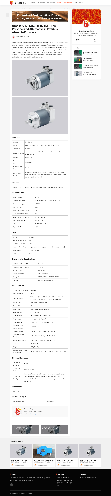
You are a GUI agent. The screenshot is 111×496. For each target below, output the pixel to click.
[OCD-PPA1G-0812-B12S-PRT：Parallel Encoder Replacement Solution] (90, 451)
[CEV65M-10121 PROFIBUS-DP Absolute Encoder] (86, 73)
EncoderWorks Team (22, 36)
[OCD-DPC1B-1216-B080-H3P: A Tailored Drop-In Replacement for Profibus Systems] (21, 451)
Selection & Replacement (64, 2)
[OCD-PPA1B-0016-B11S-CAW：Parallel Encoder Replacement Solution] (67, 451)
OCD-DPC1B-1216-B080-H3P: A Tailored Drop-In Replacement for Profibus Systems (19, 461)
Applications (51, 2)
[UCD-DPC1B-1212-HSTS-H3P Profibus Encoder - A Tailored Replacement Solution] (54, 429)
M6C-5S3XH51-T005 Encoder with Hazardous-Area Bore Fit (44, 461)
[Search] (99, 2)
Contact (58, 485)
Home (33, 2)
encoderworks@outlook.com (34, 414)
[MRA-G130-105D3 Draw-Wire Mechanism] (86, 66)
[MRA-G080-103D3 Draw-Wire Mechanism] (86, 60)
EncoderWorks (18, 493)
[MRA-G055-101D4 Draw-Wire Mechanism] (86, 53)
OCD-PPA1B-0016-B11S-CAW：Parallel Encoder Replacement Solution (65, 461)
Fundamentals (41, 2)
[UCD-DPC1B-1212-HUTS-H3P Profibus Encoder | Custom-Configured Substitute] (25, 429)
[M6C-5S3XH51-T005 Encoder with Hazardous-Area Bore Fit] (44, 451)
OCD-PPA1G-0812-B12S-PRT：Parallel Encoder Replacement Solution (88, 461)
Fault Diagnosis (78, 2)
